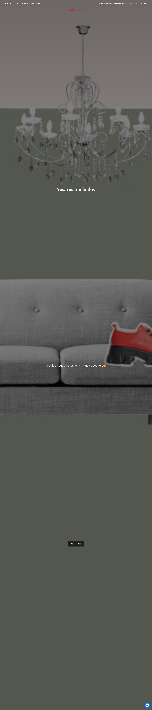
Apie (16, 3)
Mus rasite (24, 3)
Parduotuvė (8, 3)
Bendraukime (35, 3)
